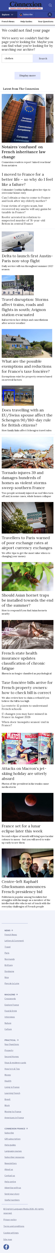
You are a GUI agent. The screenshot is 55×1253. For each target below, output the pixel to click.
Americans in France (14, 1117)
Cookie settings (11, 1232)
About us (9, 1169)
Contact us (10, 1175)
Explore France (12, 1004)
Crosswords (10, 998)
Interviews (10, 1017)
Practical (10, 1040)
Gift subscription (12, 1138)
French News (8, 21)
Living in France (12, 1087)
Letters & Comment (14, 940)
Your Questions (45, 21)
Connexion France (15, 1129)
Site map (7, 1239)
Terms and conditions (13, 1226)
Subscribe (28, 14)
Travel (8, 946)
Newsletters (11, 1163)
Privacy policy (9, 1219)
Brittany (9, 965)
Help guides (10, 1145)
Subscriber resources (14, 1157)
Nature (8, 1023)
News (7, 930)
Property (9, 1050)
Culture (8, 1029)
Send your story (12, 1193)
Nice (7, 977)
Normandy (10, 959)
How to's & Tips (12, 1068)
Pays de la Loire (12, 983)
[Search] (50, 5)
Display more (27, 75)
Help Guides (26, 21)
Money (8, 1074)
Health (8, 1081)
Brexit (7, 1099)
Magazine (10, 994)
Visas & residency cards (15, 1062)
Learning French (12, 1093)
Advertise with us (13, 1187)
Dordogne (9, 971)
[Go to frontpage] (26, 5)
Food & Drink (11, 1010)
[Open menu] (8, 14)
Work (7, 1105)
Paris (7, 953)
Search (43, 58)
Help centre (10, 1181)
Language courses (13, 1151)
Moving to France (13, 1111)
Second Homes (12, 1056)
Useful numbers (12, 1200)
